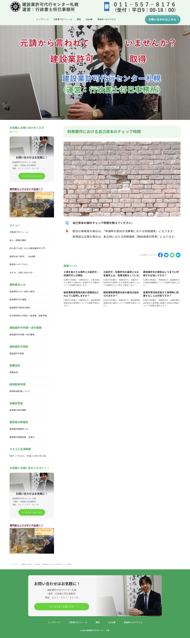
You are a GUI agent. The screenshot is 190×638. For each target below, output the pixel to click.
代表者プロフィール (62, 19)
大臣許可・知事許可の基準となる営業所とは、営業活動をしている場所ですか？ (121, 275)
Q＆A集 (111, 622)
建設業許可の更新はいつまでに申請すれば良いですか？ (161, 273)
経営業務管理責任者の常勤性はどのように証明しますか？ (81, 294)
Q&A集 (89, 19)
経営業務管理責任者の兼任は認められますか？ (121, 294)
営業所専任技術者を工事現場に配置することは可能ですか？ (161, 294)
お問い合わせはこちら (162, 19)
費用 (79, 19)
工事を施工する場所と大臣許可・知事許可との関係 (81, 273)
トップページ (42, 19)
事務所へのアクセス (106, 19)
